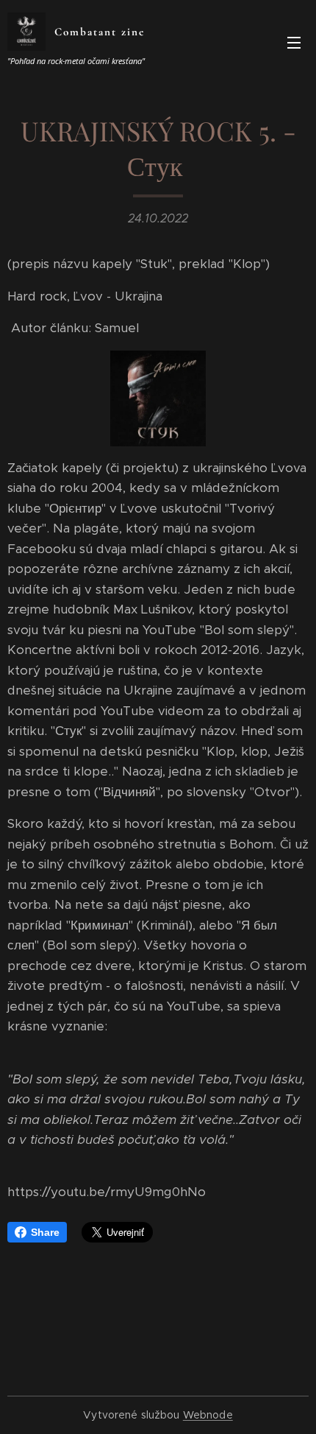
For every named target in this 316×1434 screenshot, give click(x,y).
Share (45, 1232)
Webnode (208, 1414)
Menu (294, 42)
